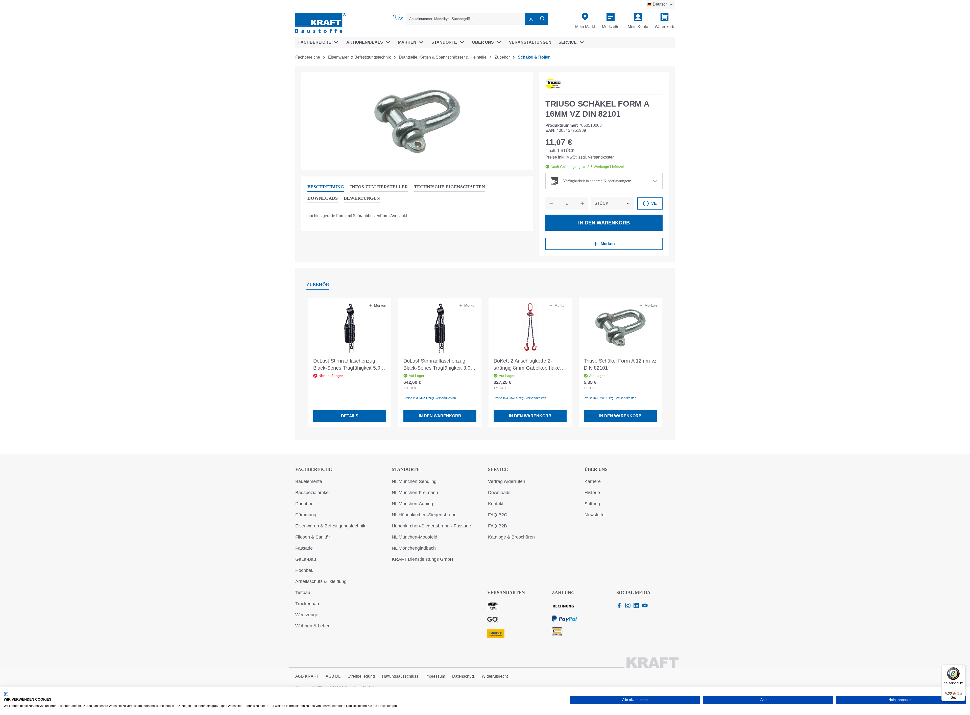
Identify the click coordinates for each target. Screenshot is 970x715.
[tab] (325, 187)
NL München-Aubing (412, 503)
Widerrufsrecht (495, 676)
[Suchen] (542, 19)
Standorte (406, 469)
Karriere (593, 481)
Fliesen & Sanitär (312, 537)
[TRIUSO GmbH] (553, 84)
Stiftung (592, 503)
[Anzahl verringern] (551, 203)
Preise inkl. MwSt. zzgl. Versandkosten (580, 157)
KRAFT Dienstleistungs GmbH (422, 559)
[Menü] (962, 668)
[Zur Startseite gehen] (320, 22)
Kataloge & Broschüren (511, 537)
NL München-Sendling (414, 481)
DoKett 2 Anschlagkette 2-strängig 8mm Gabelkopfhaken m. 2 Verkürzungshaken (528, 364)
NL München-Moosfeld (414, 537)
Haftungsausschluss (400, 676)
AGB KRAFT (307, 676)
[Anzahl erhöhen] (582, 203)
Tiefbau (302, 592)
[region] (417, 121)
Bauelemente (308, 481)
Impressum (435, 676)
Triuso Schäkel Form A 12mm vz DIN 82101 (620, 364)
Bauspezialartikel (312, 492)
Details (349, 416)
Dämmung (305, 514)
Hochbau (304, 570)
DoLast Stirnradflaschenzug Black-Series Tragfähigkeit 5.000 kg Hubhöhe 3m (349, 364)
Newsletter (595, 514)
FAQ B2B (497, 525)
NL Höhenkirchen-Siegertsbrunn (424, 514)
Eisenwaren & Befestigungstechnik (330, 525)
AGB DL (333, 676)
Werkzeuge (306, 614)
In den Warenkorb (604, 222)
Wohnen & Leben (312, 625)
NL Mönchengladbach (414, 548)
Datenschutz (463, 676)
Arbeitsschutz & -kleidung (321, 581)
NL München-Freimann (415, 492)
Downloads (499, 492)
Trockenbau (307, 603)
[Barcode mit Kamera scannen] (531, 19)
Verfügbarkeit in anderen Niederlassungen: (597, 181)
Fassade (304, 548)
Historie (592, 492)
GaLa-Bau (305, 559)
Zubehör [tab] (317, 284)
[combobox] (465, 19)
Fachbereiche (313, 469)
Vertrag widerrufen (506, 481)
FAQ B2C (497, 514)
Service (498, 469)
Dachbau (304, 503)
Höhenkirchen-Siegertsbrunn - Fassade (431, 525)
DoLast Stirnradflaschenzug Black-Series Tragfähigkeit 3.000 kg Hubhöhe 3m (439, 364)
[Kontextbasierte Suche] (398, 17)
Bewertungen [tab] (362, 198)
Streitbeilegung (361, 676)
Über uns (596, 469)
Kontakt (495, 503)
